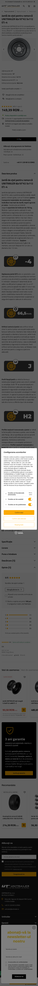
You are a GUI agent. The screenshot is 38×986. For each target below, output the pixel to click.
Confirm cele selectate (19, 518)
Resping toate (19, 525)
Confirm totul (19, 512)
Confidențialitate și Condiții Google (14, 474)
